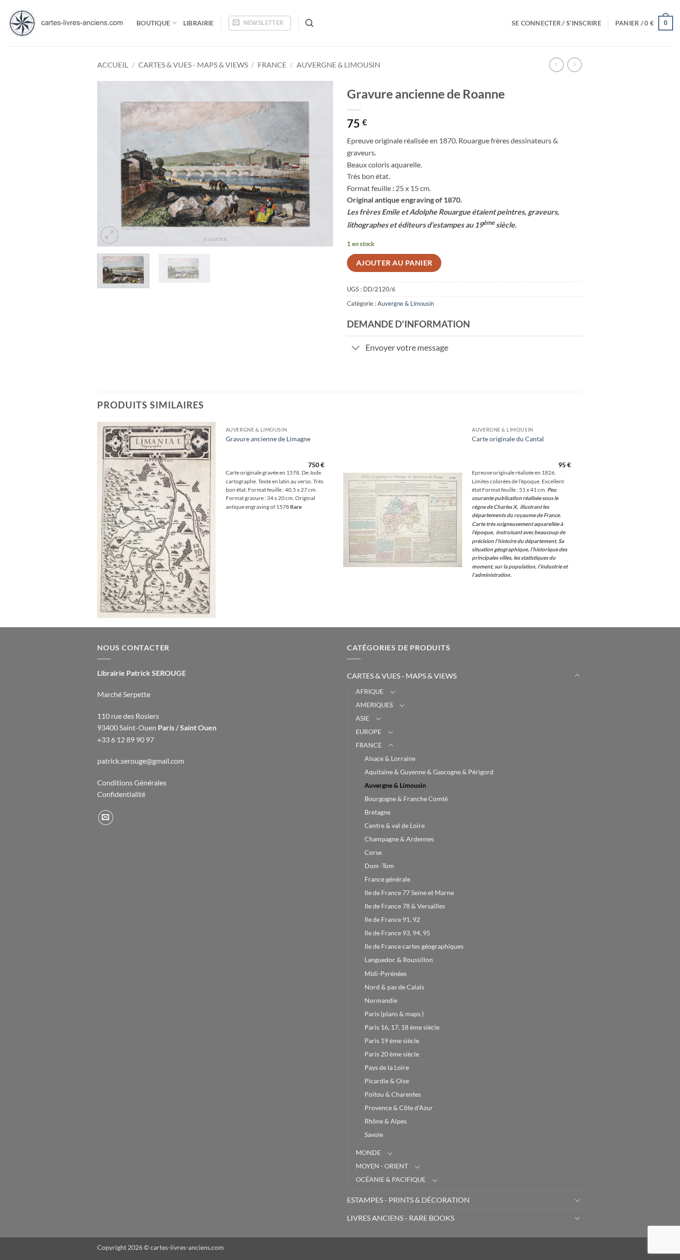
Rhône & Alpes (386, 1121)
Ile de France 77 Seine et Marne (409, 892)
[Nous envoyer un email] (105, 817)
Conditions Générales (132, 782)
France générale (387, 879)
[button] (260, 23)
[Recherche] (309, 23)
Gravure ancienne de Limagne (268, 439)
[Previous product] (574, 64)
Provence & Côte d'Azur (399, 1108)
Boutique (153, 23)
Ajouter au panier (394, 263)
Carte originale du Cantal (508, 439)
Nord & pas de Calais (394, 987)
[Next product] (556, 64)
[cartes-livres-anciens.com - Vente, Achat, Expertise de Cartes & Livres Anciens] (65, 23)
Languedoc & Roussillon (399, 960)
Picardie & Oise (387, 1081)
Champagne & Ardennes (399, 839)
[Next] (317, 163)
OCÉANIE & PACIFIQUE (391, 1179)
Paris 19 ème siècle (392, 1040)
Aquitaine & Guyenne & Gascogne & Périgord (429, 772)
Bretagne (377, 812)
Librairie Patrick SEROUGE (141, 672)
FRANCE (272, 64)
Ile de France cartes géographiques (414, 946)
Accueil (112, 64)
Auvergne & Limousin (338, 64)
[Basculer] (356, 349)
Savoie (374, 1134)
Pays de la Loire (387, 1067)
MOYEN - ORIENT (382, 1166)
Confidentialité (121, 794)
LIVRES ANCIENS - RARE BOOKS (400, 1217)
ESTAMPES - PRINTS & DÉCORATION (408, 1199)
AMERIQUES (374, 705)
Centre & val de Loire (395, 825)
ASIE (362, 718)
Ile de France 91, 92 (392, 919)
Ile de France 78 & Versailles (405, 906)
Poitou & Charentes (393, 1094)
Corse (373, 852)
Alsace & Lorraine (390, 758)
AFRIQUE (369, 691)
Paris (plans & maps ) (394, 1014)
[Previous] (113, 163)
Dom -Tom (379, 866)
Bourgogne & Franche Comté (406, 799)
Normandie (381, 1000)
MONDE (368, 1152)
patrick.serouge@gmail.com (140, 760)
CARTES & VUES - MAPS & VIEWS (193, 64)
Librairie (198, 23)
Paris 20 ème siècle (392, 1054)
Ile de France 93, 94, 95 (397, 933)
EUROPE (368, 731)
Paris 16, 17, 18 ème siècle (402, 1027)
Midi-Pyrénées (386, 973)
